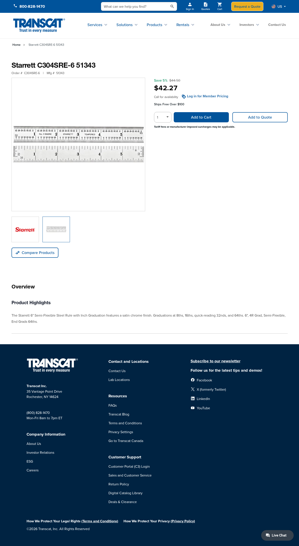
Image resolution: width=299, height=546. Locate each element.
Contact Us (277, 24)
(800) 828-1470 (38, 412)
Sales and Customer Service (130, 475)
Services (94, 24)
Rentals (182, 24)
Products (154, 24)
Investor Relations (40, 452)
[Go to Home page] (39, 25)
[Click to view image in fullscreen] (78, 144)
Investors (246, 24)
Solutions (124, 24)
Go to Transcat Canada (125, 440)
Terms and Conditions (125, 423)
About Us (217, 24)
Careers (33, 470)
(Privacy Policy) (183, 521)
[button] (278, 6)
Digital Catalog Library (125, 492)
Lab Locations (119, 379)
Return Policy (118, 484)
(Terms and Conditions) (99, 521)
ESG (30, 461)
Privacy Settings (120, 431)
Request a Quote (247, 6)
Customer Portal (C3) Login (129, 466)
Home (16, 44)
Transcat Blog (118, 414)
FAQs (112, 405)
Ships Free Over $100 (169, 104)
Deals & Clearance (122, 501)
